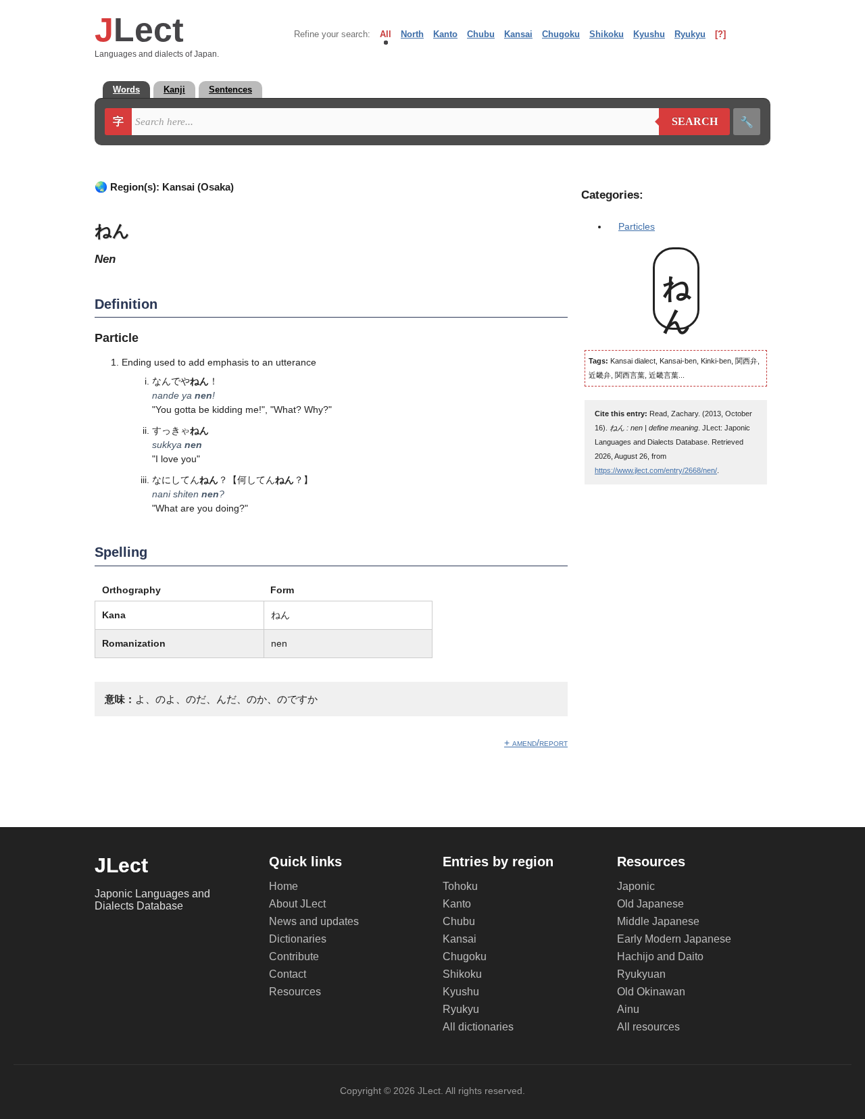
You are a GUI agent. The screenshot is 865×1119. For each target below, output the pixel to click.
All (385, 34)
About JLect (297, 904)
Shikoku (606, 34)
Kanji (174, 89)
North (412, 34)
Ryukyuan (641, 974)
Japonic (636, 886)
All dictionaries (478, 1027)
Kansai (518, 34)
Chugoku (561, 34)
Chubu (481, 34)
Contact (287, 974)
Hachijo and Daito (660, 956)
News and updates (314, 921)
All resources (648, 1027)
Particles (636, 226)
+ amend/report (536, 742)
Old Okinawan (651, 991)
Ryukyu (690, 34)
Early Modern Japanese (674, 939)
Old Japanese (650, 904)
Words (126, 89)
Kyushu (649, 34)
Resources (295, 991)
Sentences (230, 89)
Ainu (628, 1009)
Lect (139, 30)
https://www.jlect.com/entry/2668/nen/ (656, 470)
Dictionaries (297, 939)
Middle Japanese (658, 921)
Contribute (294, 956)
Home (283, 886)
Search (688, 122)
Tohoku (460, 886)
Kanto (445, 34)
